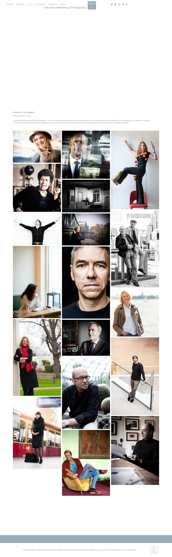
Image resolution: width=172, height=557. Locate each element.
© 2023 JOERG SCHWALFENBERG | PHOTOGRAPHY (29, 539)
